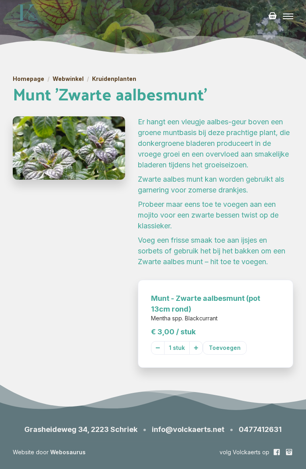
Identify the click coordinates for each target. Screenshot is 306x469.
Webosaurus (68, 452)
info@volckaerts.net (188, 429)
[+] (196, 347)
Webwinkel (68, 79)
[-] (157, 347)
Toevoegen (225, 347)
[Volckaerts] (29, 16)
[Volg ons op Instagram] (289, 452)
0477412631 (260, 429)
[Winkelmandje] (272, 16)
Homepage (28, 79)
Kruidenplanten (114, 79)
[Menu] (288, 16)
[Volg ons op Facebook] (277, 452)
